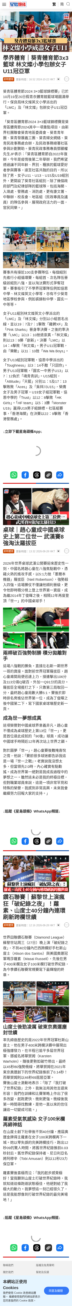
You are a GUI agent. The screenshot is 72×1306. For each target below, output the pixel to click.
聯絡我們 (8, 1265)
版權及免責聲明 (45, 1265)
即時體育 (8, 79)
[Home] (18, 4)
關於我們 (8, 1272)
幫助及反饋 (42, 1272)
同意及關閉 (56, 1290)
